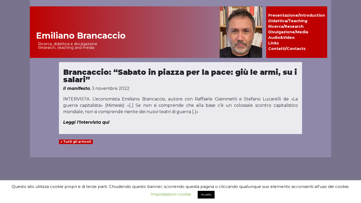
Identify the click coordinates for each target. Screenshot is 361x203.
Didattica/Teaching (287, 21)
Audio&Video (281, 37)
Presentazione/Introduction (296, 15)
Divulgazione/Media (288, 32)
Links (273, 43)
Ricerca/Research (286, 26)
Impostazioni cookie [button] (171, 194)
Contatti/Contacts (287, 48)
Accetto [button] (206, 194)
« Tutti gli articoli (76, 142)
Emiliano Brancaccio (81, 35)
